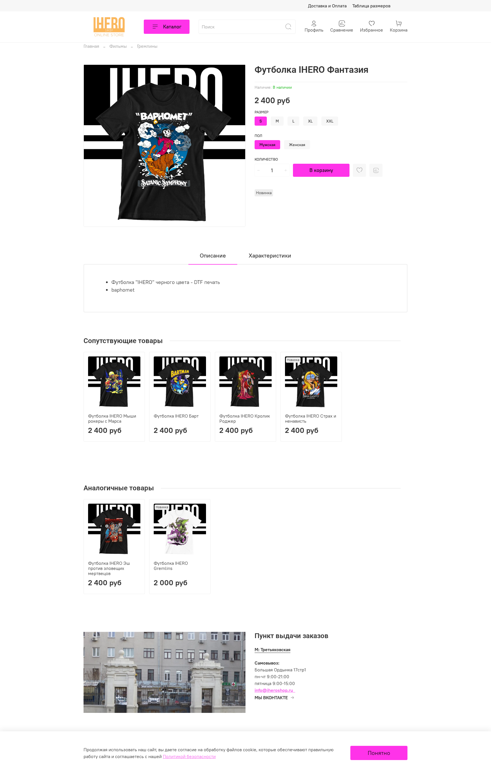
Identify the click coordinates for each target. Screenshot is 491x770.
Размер (262, 112)
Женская (297, 144)
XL (310, 121)
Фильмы (118, 46)
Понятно (379, 752)
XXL (329, 121)
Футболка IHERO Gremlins (171, 565)
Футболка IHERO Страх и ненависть (310, 418)
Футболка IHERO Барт (176, 416)
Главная (91, 46)
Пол (258, 136)
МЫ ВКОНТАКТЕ (271, 697)
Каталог (172, 26)
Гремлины (147, 46)
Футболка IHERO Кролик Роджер (244, 418)
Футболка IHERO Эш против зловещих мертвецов (109, 568)
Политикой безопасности (189, 756)
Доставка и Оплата (327, 6)
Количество (266, 159)
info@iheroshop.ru (274, 690)
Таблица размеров (371, 6)
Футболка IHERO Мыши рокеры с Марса (112, 418)
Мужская (267, 144)
